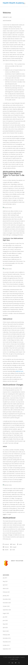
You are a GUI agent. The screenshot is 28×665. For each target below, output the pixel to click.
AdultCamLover (19, 371)
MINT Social (15, 659)
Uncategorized (7, 20)
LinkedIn (6, 549)
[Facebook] (9, 662)
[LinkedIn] (12, 662)
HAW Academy (15, 657)
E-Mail (13, 549)
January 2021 (6, 595)
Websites (7, 12)
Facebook (6, 544)
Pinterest (6, 547)
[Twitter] (15, 662)
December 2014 (7, 638)
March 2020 (6, 631)
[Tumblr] (18, 662)
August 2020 (6, 613)
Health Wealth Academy (13, 3)
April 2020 (5, 627)
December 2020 (7, 599)
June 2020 (5, 620)
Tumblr (20, 544)
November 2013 (7, 641)
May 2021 (5, 581)
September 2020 (7, 609)
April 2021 (5, 585)
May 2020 (5, 624)
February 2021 (6, 592)
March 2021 (6, 588)
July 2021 (5, 578)
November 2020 (7, 602)
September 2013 (7, 649)
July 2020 (5, 617)
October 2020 (6, 606)
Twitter (14, 544)
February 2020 (6, 634)
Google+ (14, 547)
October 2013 (6, 645)
